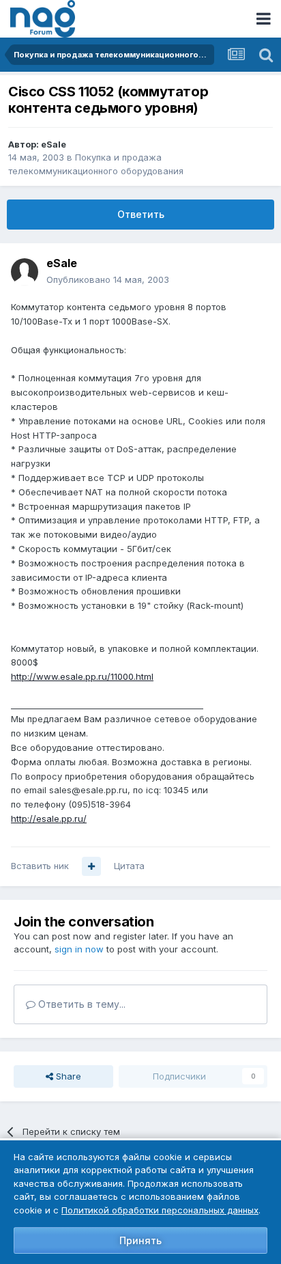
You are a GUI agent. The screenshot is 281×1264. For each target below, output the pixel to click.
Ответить (140, 214)
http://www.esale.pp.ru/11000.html (82, 676)
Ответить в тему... (80, 1004)
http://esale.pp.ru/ (49, 818)
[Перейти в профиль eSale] (24, 272)
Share (67, 1076)
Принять (140, 1240)
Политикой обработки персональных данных (159, 1210)
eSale (53, 144)
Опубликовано (107, 279)
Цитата (129, 865)
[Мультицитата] (91, 866)
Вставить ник (40, 865)
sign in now (79, 949)
